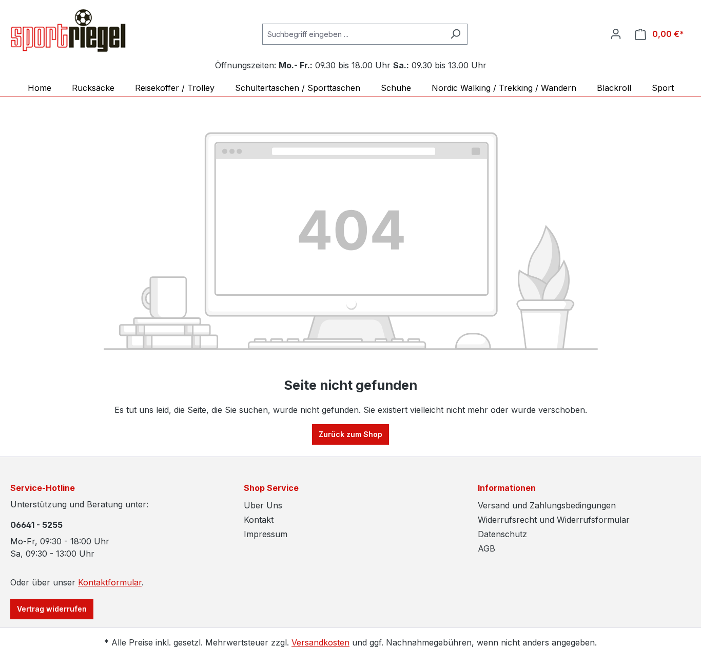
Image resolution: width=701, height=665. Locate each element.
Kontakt (259, 520)
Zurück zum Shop (350, 434)
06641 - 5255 (36, 525)
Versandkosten (320, 642)
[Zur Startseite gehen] (68, 31)
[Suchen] (455, 34)
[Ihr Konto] (615, 34)
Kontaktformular (110, 582)
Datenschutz (502, 534)
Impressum (265, 534)
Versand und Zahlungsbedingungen (547, 505)
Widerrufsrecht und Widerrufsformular (554, 520)
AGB (486, 548)
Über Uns (263, 505)
